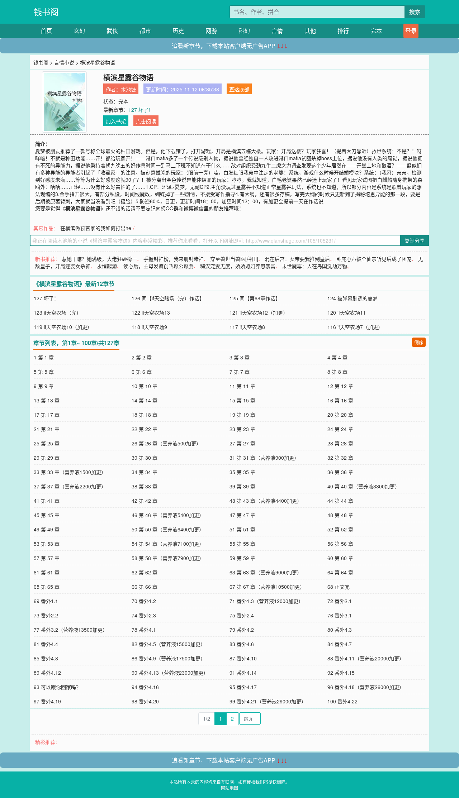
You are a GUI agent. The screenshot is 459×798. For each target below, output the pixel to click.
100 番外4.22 (342, 701)
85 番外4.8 (46, 658)
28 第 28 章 (340, 443)
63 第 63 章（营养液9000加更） (266, 572)
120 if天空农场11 (346, 312)
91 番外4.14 (243, 672)
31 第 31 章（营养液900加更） (264, 457)
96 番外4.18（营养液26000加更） (365, 687)
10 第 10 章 (144, 386)
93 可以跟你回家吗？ (57, 687)
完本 (376, 31)
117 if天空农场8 (247, 326)
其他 (310, 31)
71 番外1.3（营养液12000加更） (266, 601)
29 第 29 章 (47, 457)
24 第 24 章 (340, 429)
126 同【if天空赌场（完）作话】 (168, 298)
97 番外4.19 (47, 701)
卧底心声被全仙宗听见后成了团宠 (374, 258)
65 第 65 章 (47, 586)
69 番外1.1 (46, 601)
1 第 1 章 (44, 357)
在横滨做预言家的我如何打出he (95, 227)
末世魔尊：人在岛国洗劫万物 (314, 265)
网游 (211, 31)
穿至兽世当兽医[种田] (234, 258)
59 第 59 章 (242, 558)
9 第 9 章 (44, 386)
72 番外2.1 (339, 601)
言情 (277, 31)
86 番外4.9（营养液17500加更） (168, 658)
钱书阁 (46, 12)
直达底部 (239, 89)
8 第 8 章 (337, 371)
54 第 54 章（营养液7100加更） (168, 543)
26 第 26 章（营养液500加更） (166, 443)
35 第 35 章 (242, 472)
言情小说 (64, 62)
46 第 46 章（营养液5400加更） (168, 515)
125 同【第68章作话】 (255, 298)
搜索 (415, 12)
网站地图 (229, 788)
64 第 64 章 (340, 572)
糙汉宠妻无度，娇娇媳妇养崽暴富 (237, 265)
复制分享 (414, 240)
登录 (411, 31)
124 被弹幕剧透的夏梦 (352, 298)
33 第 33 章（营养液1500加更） (70, 472)
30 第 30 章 (144, 457)
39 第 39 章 (242, 486)
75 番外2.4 (242, 615)
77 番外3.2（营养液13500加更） (71, 629)
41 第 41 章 (47, 500)
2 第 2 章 (142, 357)
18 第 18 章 (144, 414)
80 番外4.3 (339, 629)
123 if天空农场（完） (57, 312)
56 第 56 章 (340, 543)
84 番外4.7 (339, 644)
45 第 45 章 (47, 515)
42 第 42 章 (144, 500)
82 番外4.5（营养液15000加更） (168, 644)
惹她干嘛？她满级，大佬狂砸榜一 (99, 258)
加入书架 (116, 121)
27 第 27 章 (242, 443)
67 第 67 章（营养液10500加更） (267, 586)
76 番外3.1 (339, 615)
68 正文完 (338, 586)
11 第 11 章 (242, 386)
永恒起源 (107, 265)
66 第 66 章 (144, 586)
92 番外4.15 (341, 672)
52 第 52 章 (340, 529)
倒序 (418, 342)
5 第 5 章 (44, 371)
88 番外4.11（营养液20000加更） (365, 658)
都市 (145, 31)
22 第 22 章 (144, 429)
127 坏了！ (140, 109)
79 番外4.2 (242, 629)
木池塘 (128, 89)
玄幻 (79, 31)
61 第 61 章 (47, 572)
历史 (178, 31)
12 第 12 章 (340, 386)
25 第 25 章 (47, 443)
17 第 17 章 (47, 414)
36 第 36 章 (340, 472)
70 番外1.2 (144, 601)
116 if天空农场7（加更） (355, 326)
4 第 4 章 (337, 357)
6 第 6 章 (142, 371)
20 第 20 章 (340, 414)
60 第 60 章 (340, 558)
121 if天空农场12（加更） (259, 312)
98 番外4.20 (145, 701)
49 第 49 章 (47, 529)
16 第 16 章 (340, 400)
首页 (46, 31)
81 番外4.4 (46, 644)
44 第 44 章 (340, 500)
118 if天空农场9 (149, 326)
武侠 (112, 31)
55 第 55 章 (242, 543)
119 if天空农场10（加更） (63, 326)
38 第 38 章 (144, 486)
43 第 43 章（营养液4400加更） (266, 500)
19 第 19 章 (242, 414)
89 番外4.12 (47, 672)
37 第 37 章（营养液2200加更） (70, 486)
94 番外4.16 (145, 687)
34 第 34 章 (144, 472)
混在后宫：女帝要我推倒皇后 (297, 258)
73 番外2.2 (46, 615)
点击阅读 (146, 121)
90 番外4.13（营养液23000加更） (170, 672)
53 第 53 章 (47, 543)
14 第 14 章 (144, 400)
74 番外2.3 (144, 615)
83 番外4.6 (242, 644)
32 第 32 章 (340, 457)
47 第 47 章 (242, 515)
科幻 (244, 31)
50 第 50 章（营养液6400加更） (168, 529)
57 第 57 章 (47, 558)
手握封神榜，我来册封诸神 (173, 258)
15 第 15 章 (242, 400)
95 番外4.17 (243, 687)
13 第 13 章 (47, 400)
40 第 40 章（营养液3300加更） (363, 486)
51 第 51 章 (242, 529)
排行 (343, 31)
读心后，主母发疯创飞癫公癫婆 (158, 265)
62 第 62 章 (144, 572)
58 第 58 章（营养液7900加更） (168, 558)
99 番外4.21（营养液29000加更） (268, 701)
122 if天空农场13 (151, 312)
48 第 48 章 (340, 515)
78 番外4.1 (144, 629)
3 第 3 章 (240, 357)
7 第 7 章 (240, 371)
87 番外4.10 (243, 658)
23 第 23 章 (242, 429)
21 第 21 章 (47, 429)
